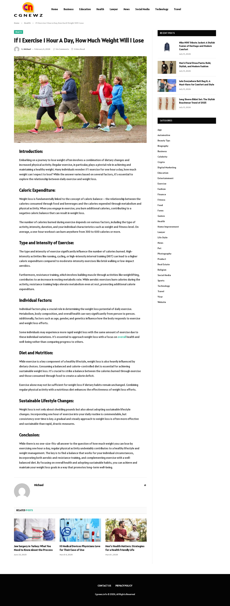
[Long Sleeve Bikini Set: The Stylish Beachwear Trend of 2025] (167, 103)
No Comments (62, 49)
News (127, 9)
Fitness (161, 199)
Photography (164, 253)
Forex (160, 210)
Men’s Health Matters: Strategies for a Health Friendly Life (124, 547)
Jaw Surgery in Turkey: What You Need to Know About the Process (33, 547)
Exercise (162, 183)
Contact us (104, 585)
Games (161, 215)
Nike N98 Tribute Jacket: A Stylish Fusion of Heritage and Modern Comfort (197, 46)
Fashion (162, 189)
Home (54, 9)
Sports (161, 280)
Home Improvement (168, 226)
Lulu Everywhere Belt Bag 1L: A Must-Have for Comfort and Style (196, 83)
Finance (162, 194)
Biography (163, 145)
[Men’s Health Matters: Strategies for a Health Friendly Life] (126, 530)
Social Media (142, 9)
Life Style (163, 237)
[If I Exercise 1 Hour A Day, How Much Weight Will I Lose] (80, 99)
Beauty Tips (164, 140)
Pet (159, 248)
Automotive (164, 135)
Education (85, 9)
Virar (160, 296)
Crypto (161, 162)
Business (69, 9)
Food (160, 205)
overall (122, 337)
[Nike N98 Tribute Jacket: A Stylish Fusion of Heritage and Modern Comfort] (167, 47)
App (160, 129)
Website (162, 302)
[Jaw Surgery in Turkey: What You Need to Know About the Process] (34, 530)
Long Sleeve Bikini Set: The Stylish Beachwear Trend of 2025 (197, 101)
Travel (177, 9)
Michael (27, 49)
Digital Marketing (167, 167)
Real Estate (164, 264)
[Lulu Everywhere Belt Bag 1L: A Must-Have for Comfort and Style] (167, 85)
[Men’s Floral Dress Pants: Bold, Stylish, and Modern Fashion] (167, 67)
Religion (162, 269)
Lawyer (114, 9)
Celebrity (162, 156)
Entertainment (165, 178)
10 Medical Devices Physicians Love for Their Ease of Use (80, 547)
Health (100, 9)
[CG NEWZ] (28, 9)
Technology (161, 9)
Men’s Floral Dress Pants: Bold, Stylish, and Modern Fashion (195, 64)
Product (162, 259)
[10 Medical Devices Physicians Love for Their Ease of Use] (80, 530)
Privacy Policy (124, 585)
